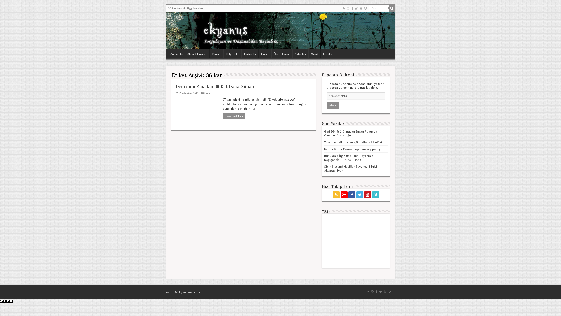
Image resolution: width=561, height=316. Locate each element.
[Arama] (392, 8)
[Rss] (344, 8)
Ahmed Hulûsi (196, 54)
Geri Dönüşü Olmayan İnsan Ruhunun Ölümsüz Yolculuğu (350, 133)
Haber (265, 54)
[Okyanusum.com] (280, 30)
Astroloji (300, 54)
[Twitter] (356, 8)
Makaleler (250, 54)
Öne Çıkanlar (282, 54)
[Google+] (348, 8)
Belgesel (231, 54)
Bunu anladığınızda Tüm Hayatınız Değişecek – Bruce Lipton (348, 158)
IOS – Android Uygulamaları (185, 8)
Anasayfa (176, 54)
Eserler (327, 54)
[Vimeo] (365, 8)
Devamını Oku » (234, 116)
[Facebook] (352, 8)
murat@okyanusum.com (183, 292)
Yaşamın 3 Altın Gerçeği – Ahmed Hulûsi (353, 142)
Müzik (314, 54)
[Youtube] (361, 8)
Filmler (216, 54)
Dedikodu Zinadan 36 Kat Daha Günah (215, 86)
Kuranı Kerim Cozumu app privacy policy (352, 149)
